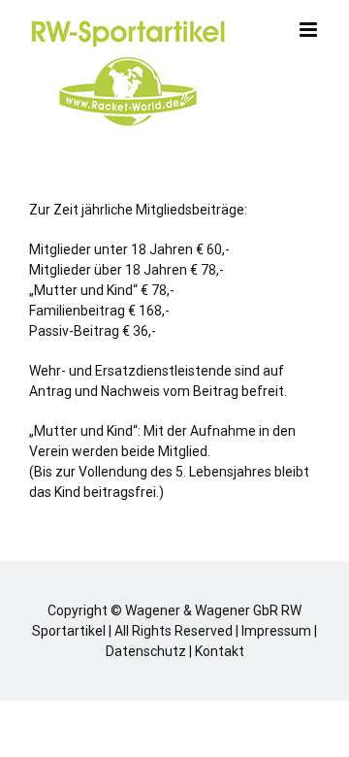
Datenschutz (146, 651)
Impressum (276, 631)
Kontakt (219, 651)
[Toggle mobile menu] (310, 29)
